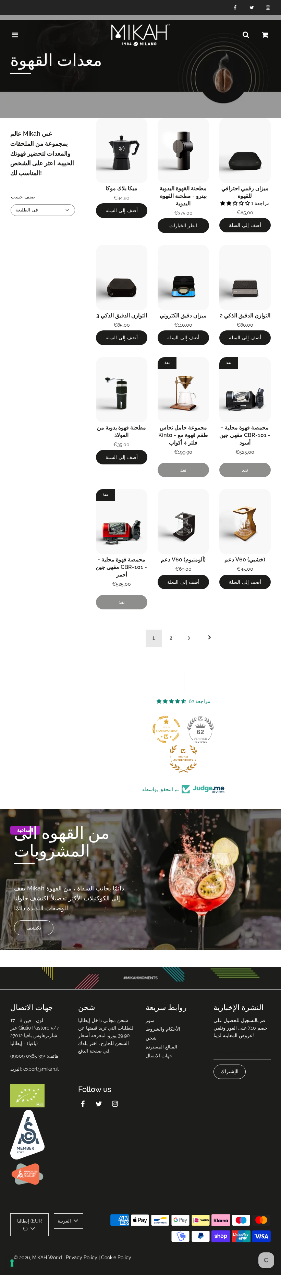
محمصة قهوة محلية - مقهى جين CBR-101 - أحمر (121, 567)
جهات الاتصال (159, 1055)
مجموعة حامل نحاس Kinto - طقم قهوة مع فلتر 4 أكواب (183, 435)
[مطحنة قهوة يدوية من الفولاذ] (121, 389)
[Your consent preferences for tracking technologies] (12, 1263)
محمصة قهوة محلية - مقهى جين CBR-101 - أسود (244, 435)
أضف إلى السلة (122, 210)
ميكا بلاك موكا (121, 188)
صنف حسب (23, 196)
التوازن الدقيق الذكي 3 (121, 315)
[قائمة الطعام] (15, 35)
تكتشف (33, 928)
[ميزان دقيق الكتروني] (183, 277)
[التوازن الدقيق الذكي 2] (245, 277)
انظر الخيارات (183, 225)
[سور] (246, 35)
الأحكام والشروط (163, 1029)
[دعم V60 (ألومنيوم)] (183, 521)
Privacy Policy (81, 1257)
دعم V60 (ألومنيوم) (183, 559)
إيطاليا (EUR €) (29, 1224)
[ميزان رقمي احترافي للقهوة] (245, 150)
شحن (151, 1038)
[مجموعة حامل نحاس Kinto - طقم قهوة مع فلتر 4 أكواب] (183, 389)
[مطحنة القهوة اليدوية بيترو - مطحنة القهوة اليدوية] (183, 150)
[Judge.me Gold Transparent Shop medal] (166, 729)
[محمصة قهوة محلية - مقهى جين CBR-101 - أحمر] (121, 521)
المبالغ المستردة (161, 1046)
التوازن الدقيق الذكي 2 (245, 315)
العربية (65, 1221)
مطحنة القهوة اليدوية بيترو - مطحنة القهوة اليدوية (183, 196)
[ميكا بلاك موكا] (121, 150)
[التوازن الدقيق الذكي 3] (121, 277)
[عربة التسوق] (265, 35)
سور (150, 1020)
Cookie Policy (116, 1257)
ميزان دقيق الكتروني (183, 315)
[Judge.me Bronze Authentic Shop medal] (183, 759)
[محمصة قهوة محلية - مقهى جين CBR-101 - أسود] (245, 389)
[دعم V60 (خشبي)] (245, 521)
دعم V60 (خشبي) (244, 559)
